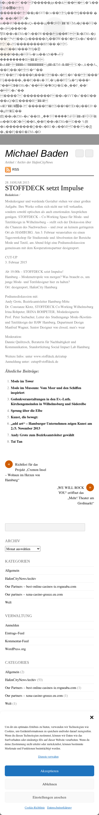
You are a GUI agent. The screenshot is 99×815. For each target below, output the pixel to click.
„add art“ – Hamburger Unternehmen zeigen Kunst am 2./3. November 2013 (51, 426)
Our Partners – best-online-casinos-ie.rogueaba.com (40, 586)
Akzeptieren (49, 770)
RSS (15, 169)
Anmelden (12, 625)
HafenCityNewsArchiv (20, 578)
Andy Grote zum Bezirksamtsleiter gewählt (42, 434)
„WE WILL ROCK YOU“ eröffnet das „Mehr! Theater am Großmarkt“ (75, 495)
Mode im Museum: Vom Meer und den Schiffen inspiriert (46, 390)
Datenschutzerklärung (59, 807)
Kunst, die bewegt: (24, 416)
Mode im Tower (22, 381)
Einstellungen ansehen (49, 797)
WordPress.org (15, 649)
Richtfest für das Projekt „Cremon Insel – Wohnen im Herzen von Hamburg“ (25, 472)
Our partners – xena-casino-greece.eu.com (34, 594)
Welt (8, 602)
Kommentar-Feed (17, 641)
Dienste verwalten (48, 756)
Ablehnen (49, 784)
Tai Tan (16, 441)
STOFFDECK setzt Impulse (44, 188)
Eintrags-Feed (14, 633)
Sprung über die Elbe (26, 410)
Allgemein (12, 570)
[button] (91, 717)
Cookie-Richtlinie (35, 807)
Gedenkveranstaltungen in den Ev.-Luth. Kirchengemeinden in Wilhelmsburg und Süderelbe (48, 401)
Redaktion (12, 195)
